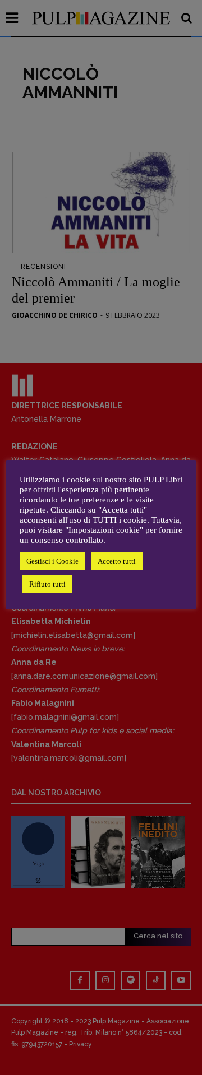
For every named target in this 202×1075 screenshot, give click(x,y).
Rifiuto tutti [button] (47, 584)
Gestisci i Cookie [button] (52, 561)
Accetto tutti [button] (117, 561)
